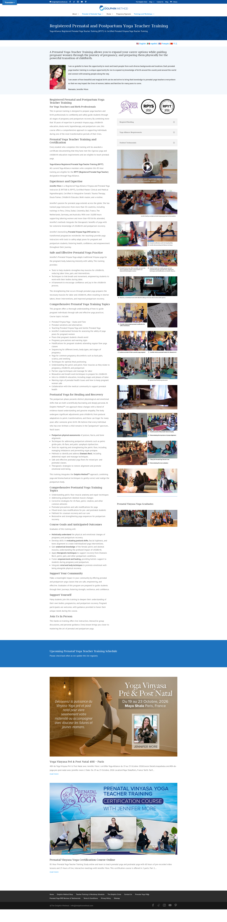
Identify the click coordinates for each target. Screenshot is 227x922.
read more (54, 774)
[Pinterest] (86, 2)
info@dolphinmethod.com (82, 905)
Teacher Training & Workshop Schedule (90, 894)
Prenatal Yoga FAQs (142, 894)
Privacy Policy (106, 898)
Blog (166, 2)
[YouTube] (82, 2)
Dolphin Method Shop (65, 894)
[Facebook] (70, 2)
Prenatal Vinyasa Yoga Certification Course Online (82, 859)
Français (165, 43)
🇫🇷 (160, 43)
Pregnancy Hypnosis (123, 14)
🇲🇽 (152, 43)
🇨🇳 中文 (173, 43)
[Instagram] (78, 2)
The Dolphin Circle (141, 2)
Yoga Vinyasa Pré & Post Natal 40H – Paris (77, 761)
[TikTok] (74, 2)
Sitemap (117, 898)
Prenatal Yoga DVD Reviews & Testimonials (65, 898)
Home (52, 894)
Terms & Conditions (91, 898)
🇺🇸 (141, 43)
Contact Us (160, 2)
